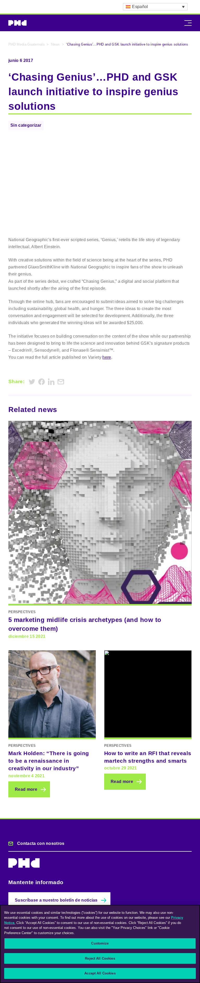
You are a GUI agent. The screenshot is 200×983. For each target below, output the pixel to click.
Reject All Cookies (100, 958)
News (55, 44)
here (106, 357)
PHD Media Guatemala (26, 44)
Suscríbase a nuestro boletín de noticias (56, 900)
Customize (100, 943)
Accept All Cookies (99, 973)
